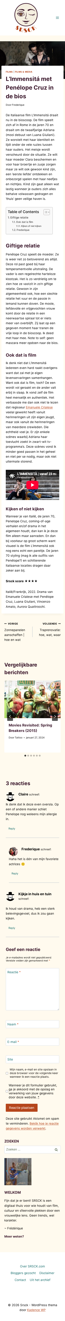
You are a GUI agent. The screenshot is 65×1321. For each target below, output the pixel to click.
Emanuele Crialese (39, 407)
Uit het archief (40, 1280)
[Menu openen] (57, 17)
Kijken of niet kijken (31, 226)
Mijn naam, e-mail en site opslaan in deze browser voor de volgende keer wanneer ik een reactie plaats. (34, 1073)
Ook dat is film (24, 221)
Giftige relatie (19, 217)
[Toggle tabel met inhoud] (45, 212)
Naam (13, 1024)
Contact (20, 1280)
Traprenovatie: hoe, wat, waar (50, 629)
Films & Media (23, 71)
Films (9, 71)
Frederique (18, 104)
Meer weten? (14, 1236)
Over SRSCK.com (32, 1266)
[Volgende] (55, 716)
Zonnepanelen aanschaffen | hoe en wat (14, 632)
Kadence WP (36, 1310)
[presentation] (32, 699)
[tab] (25, 756)
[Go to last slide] (10, 716)
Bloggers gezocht (23, 1273)
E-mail (13, 1042)
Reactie (14, 972)
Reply (11, 828)
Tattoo (18, 737)
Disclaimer (46, 1273)
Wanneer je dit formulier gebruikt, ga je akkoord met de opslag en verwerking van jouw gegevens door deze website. (33, 1091)
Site (10, 1059)
